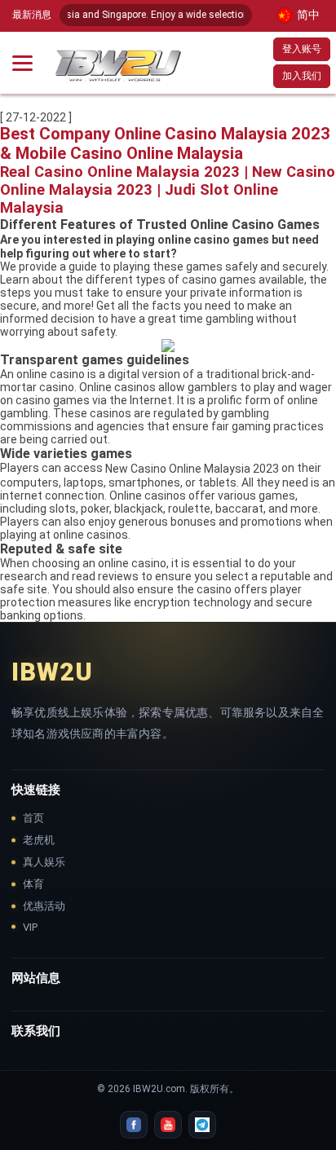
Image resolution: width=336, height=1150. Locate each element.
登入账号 (301, 49)
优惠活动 (44, 906)
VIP (30, 927)
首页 (33, 818)
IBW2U (52, 672)
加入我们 (301, 76)
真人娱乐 (44, 862)
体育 (33, 884)
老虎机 (39, 840)
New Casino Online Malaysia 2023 (192, 469)
